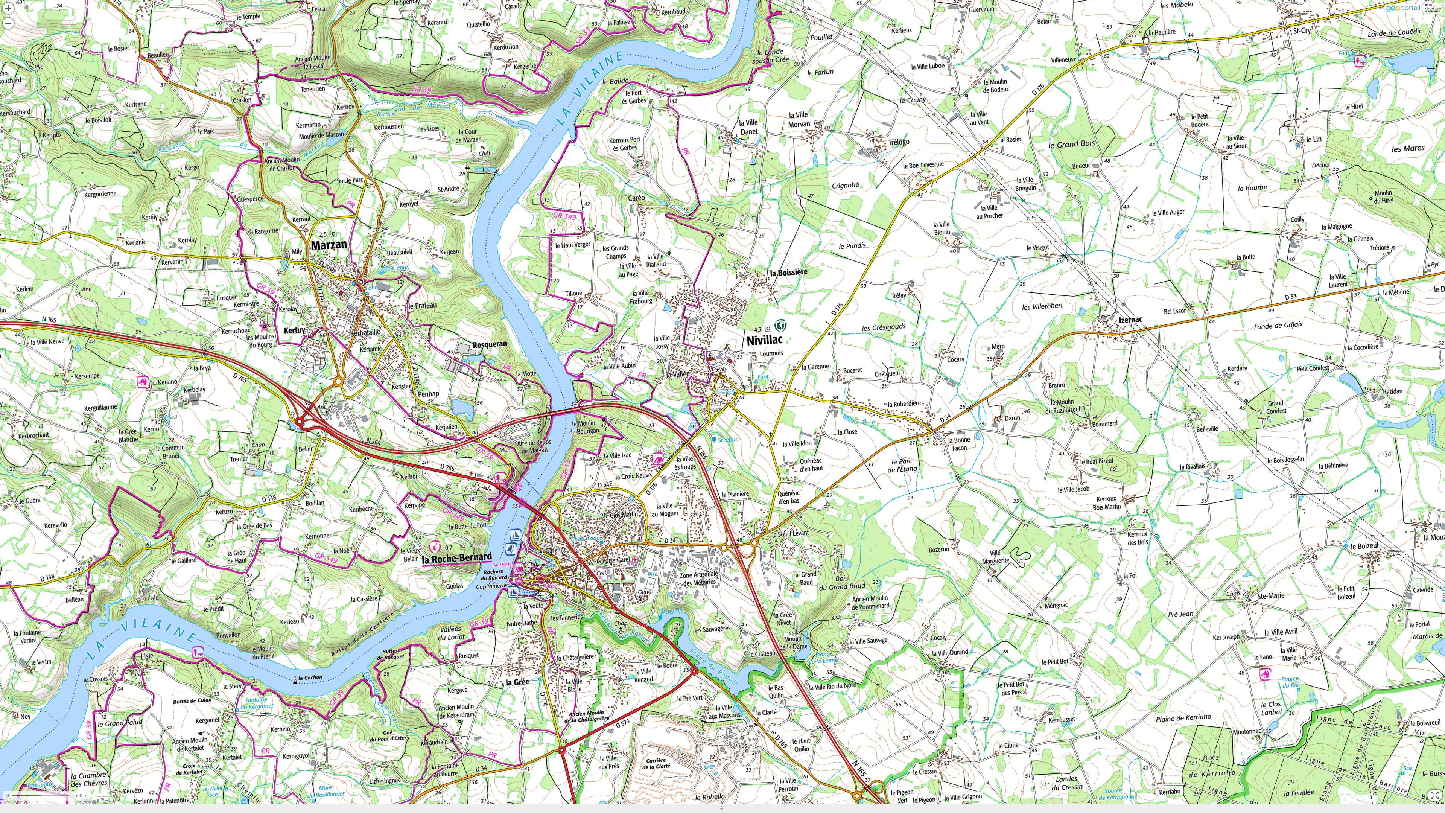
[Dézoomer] (8, 23)
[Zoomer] (8, 8)
